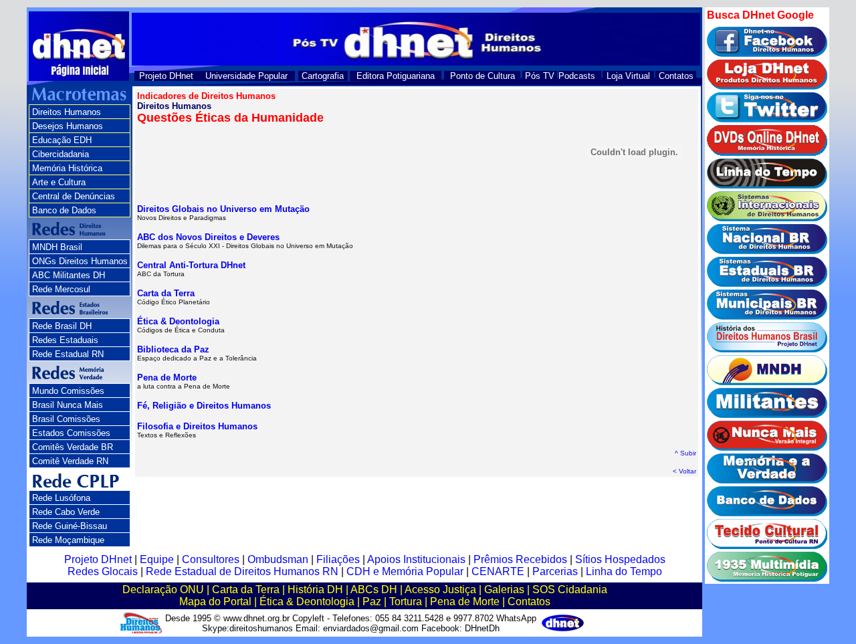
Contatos (676, 76)
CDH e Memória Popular (404, 571)
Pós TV (539, 76)
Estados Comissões (71, 433)
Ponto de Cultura (482, 76)
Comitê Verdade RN (70, 461)
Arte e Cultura (59, 182)
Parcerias (555, 571)
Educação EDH (62, 140)
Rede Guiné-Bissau (69, 526)
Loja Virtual (628, 76)
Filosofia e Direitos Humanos (197, 426)
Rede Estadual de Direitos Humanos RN (242, 571)
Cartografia (323, 76)
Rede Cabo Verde (66, 512)
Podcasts (576, 76)
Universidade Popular (246, 76)
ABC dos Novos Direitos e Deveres (208, 237)
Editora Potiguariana (395, 76)
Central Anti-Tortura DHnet (191, 265)
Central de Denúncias (73, 196)
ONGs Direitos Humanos (80, 261)
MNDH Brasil (57, 247)
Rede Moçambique (68, 540)
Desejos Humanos (67, 126)
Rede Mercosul (61, 289)
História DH (315, 589)
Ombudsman (277, 559)
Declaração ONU (163, 589)
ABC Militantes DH (68, 275)
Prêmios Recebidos (520, 559)
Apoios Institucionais (416, 559)
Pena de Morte (167, 377)
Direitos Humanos (66, 112)
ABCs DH (373, 589)
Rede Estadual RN (68, 354)
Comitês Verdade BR (72, 447)
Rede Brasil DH (62, 326)
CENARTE (497, 571)
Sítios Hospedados (620, 559)
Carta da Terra (166, 293)
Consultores (210, 559)
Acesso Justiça (440, 589)
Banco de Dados (64, 210)
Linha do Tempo (624, 571)
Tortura (405, 601)
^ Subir (685, 453)
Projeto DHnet (166, 76)
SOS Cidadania (569, 589)
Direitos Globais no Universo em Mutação (223, 209)
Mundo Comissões (68, 391)
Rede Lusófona (61, 498)
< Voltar (684, 471)
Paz (371, 601)
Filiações (338, 559)
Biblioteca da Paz (173, 349)
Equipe (157, 559)
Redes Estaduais (65, 340)
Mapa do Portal (215, 601)
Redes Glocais (103, 571)
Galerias (504, 589)
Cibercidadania (60, 154)
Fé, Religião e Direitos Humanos (204, 406)
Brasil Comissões (66, 419)
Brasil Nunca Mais (67, 405)
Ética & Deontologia (178, 321)
